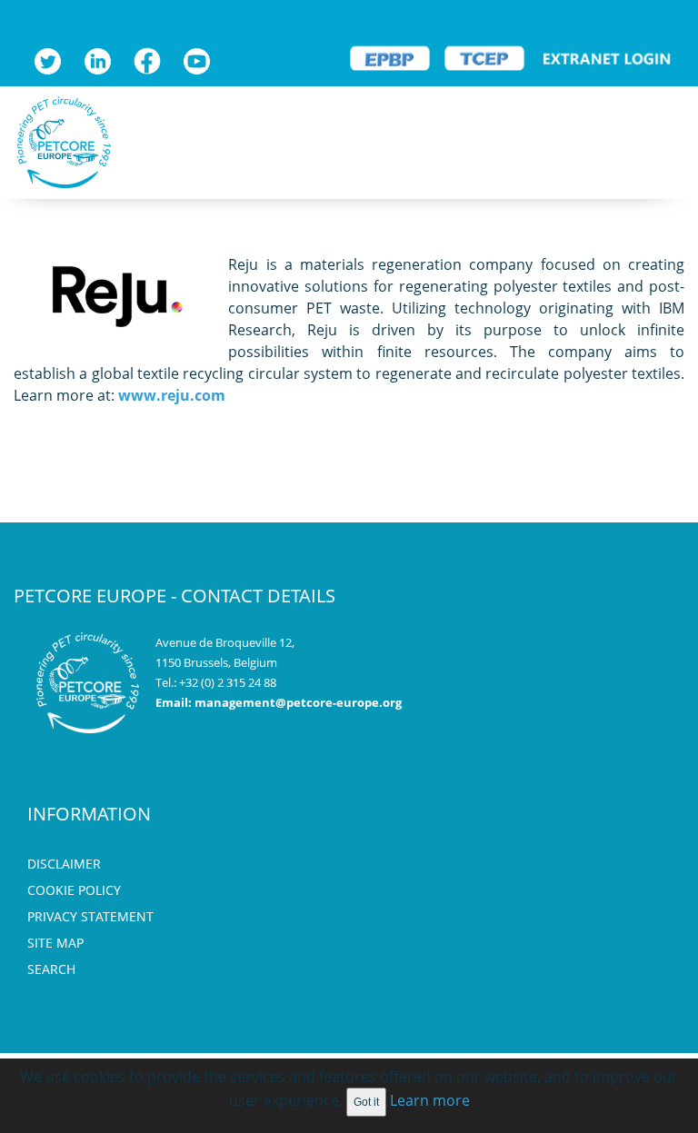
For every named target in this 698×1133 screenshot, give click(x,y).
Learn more (430, 1100)
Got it (366, 1102)
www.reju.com (171, 395)
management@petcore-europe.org (298, 702)
